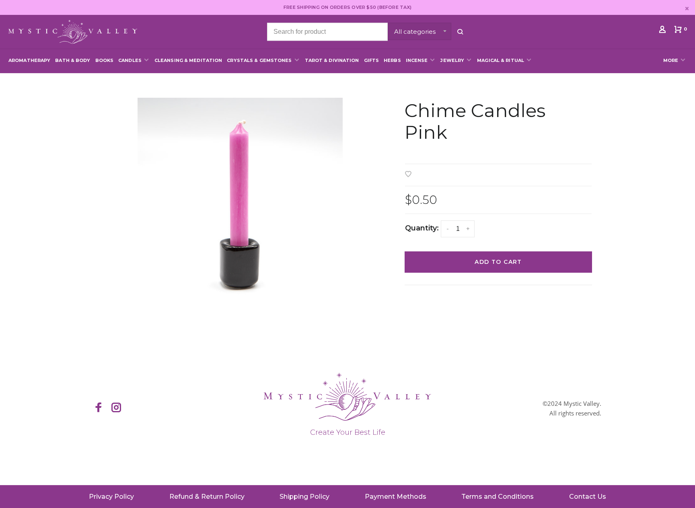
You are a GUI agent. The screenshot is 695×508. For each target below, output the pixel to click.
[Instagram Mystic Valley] (116, 408)
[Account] (663, 31)
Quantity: (422, 228)
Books (104, 60)
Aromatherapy (29, 60)
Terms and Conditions (497, 496)
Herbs (392, 60)
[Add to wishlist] (408, 175)
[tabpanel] (240, 200)
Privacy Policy (111, 496)
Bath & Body (72, 60)
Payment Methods (395, 496)
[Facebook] (98, 408)
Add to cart (498, 261)
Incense (417, 60)
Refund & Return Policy (207, 496)
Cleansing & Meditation (188, 60)
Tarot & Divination (332, 60)
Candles (130, 60)
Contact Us (587, 496)
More (670, 60)
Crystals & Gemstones (259, 60)
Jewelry (452, 60)
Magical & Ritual (500, 60)
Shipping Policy (304, 496)
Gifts (371, 60)
